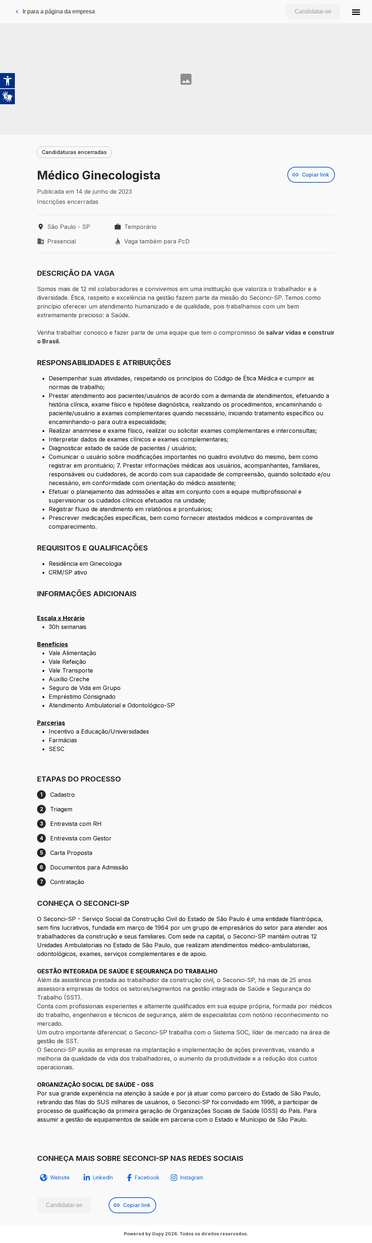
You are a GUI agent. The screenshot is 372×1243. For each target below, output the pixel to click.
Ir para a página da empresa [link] (59, 11)
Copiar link (315, 174)
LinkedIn (103, 1177)
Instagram (191, 1177)
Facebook (147, 1177)
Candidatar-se (313, 11)
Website (60, 1177)
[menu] (356, 12)
